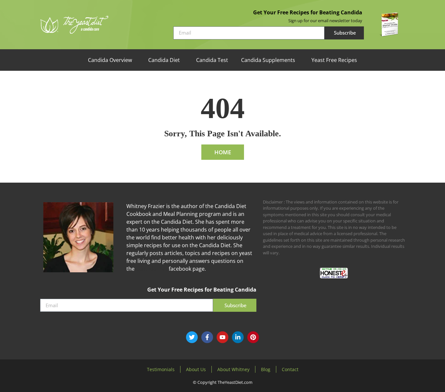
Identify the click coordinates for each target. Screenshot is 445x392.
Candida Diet (164, 60)
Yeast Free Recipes (334, 60)
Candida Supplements (268, 60)
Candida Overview (110, 60)
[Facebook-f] (207, 337)
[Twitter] (192, 337)
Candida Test (212, 60)
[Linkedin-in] (238, 337)
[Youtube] (222, 337)
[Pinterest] (253, 337)
